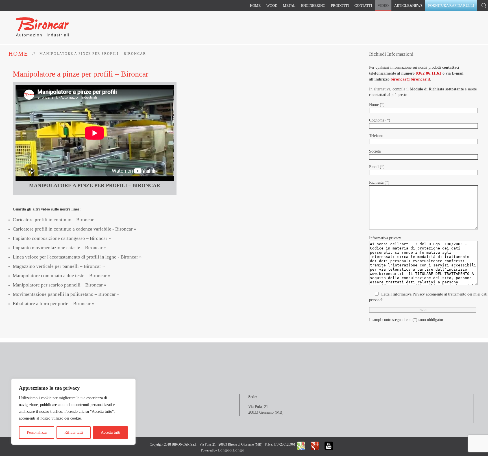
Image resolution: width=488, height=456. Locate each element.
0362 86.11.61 (428, 73)
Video (383, 5)
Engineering (313, 5)
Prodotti (340, 5)
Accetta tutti (110, 432)
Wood (271, 5)
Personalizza (37, 432)
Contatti (363, 5)
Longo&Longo (231, 450)
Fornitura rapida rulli (451, 5)
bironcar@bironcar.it (410, 79)
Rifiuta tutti (73, 432)
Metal (289, 5)
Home (255, 5)
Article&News (408, 5)
